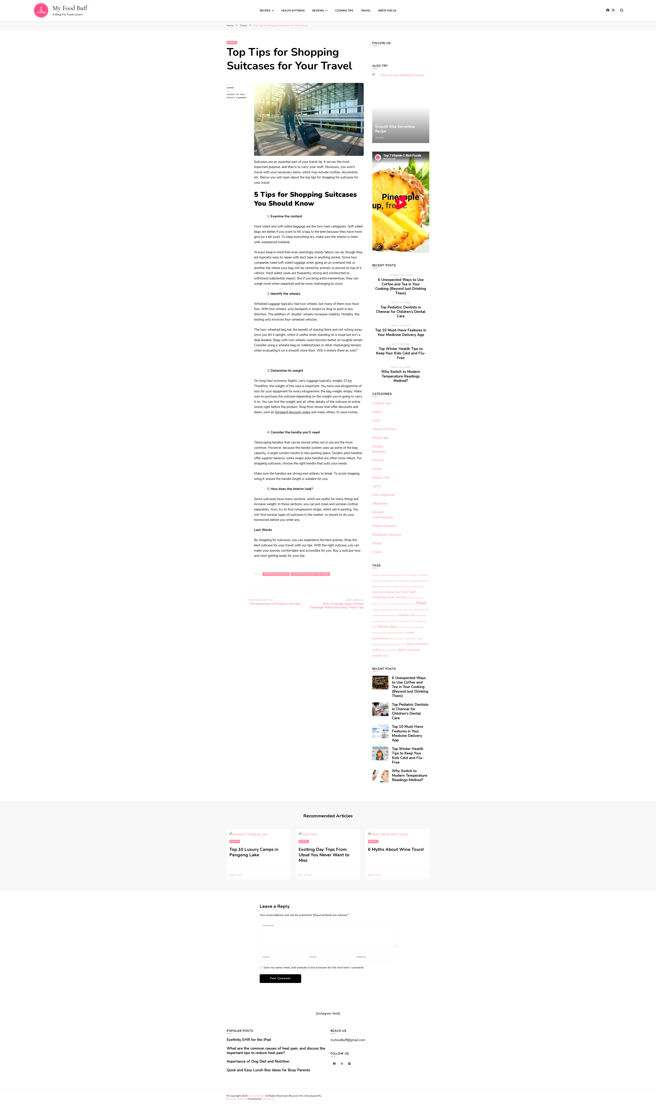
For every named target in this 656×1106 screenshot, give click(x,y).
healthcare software (388, 615)
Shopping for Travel (276, 574)
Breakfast (379, 451)
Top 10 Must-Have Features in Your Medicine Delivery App (400, 332)
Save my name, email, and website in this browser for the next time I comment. (314, 967)
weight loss (380, 655)
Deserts (378, 460)
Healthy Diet (406, 615)
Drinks (376, 412)
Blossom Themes (237, 1099)
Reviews (318, 10)
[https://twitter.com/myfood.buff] (349, 1063)
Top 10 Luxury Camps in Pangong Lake (253, 852)
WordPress (268, 1099)
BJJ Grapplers (399, 581)
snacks (376, 650)
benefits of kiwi (402, 575)
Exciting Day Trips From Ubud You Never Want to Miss (324, 854)
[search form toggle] (621, 10)
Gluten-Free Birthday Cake (384, 610)
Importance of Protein (387, 621)
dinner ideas (391, 604)
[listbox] (400, 108)
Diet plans (419, 597)
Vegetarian (380, 503)
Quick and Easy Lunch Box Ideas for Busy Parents (268, 1070)
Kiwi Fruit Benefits (415, 627)
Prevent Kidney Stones (406, 638)
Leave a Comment (238, 97)
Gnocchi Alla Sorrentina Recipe (395, 128)
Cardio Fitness (405, 586)
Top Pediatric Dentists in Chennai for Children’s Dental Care (401, 312)
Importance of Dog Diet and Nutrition (258, 1061)
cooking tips (392, 592)
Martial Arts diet (379, 633)
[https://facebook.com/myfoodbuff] (334, 1063)
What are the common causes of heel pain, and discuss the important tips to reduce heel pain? (276, 1050)
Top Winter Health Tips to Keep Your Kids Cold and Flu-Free (401, 353)
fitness (412, 604)
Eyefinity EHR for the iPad (249, 1039)
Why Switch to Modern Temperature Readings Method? (400, 376)
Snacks (377, 543)
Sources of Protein (389, 650)
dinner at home (378, 604)
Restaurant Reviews (386, 534)
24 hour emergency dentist (383, 575)
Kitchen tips (380, 438)
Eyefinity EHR (403, 604)
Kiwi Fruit (402, 627)
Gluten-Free (381, 477)
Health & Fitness (293, 10)
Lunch (376, 486)
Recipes (265, 10)
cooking (377, 592)
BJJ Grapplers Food (414, 581)
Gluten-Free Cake (404, 610)
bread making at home (388, 586)
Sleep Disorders (417, 644)
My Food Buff (69, 8)
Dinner (376, 469)
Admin (230, 87)
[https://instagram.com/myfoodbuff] (341, 1063)
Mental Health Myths (396, 633)
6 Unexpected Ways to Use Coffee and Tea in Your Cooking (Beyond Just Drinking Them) (400, 286)
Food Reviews (382, 517)
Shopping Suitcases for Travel (310, 574)
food (421, 602)
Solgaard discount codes (292, 412)
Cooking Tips (344, 10)
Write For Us (387, 10)
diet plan (410, 597)
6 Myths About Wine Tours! (396, 849)
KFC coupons (402, 621)
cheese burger (418, 586)
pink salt (392, 638)
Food (409, 275)
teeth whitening (409, 650)
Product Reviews (384, 526)
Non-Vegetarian (383, 495)
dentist (400, 597)
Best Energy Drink (385, 581)
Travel (366, 10)
